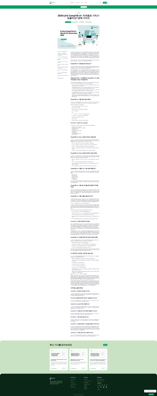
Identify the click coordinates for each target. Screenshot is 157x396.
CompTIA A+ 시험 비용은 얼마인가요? (63, 70)
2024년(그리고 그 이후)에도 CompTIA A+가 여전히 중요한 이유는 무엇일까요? (63, 54)
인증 (82, 2)
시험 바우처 (77, 2)
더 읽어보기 (63, 368)
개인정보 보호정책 (86, 384)
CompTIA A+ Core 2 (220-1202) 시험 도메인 (63, 62)
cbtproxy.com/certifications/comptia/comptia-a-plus (85, 234)
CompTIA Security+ (75, 264)
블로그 (86, 2)
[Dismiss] (155, 390)
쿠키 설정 (85, 388)
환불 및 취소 (86, 387)
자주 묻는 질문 (86, 382)
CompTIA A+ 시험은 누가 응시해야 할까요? (63, 65)
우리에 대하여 (72, 2)
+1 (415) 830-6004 (101, 379)
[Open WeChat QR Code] (101, 387)
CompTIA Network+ (75, 262)
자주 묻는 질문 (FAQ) (61, 78)
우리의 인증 (85, 379)
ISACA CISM (72, 385)
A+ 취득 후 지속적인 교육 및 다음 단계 (63, 76)
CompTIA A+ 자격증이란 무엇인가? (63, 51)
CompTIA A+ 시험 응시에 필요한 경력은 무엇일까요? (63, 67)
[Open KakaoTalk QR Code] (104, 387)
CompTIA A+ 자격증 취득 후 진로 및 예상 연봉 (62, 73)
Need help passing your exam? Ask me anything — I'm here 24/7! (150, 391)
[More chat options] (155, 394)
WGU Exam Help (73, 387)
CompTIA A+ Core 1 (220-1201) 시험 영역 (63, 59)
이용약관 (85, 385)
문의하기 (105, 2)
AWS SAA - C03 (73, 379)
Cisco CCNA (73, 382)
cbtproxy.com (73, 55)
